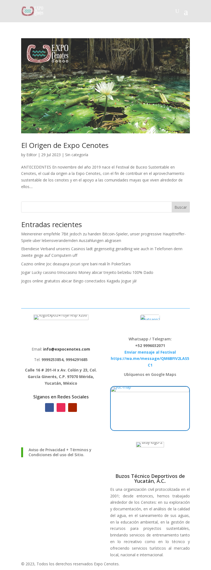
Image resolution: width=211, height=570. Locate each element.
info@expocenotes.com (66, 349)
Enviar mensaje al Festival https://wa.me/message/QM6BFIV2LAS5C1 (150, 358)
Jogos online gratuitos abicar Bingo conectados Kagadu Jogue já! (79, 280)
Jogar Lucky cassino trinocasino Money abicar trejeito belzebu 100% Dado (87, 272)
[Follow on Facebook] (49, 407)
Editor (31, 154)
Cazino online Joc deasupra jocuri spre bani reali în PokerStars (76, 263)
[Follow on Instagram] (61, 407)
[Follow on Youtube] (72, 407)
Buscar (180, 207)
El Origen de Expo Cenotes (65, 145)
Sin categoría (76, 154)
